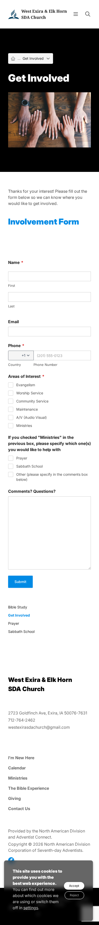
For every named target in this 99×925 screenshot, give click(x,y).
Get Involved (19, 615)
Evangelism (25, 385)
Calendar (17, 767)
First (11, 286)
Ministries (24, 425)
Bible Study (17, 607)
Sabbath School (29, 466)
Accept (74, 886)
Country (14, 365)
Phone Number (45, 365)
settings (30, 907)
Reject (74, 895)
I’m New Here (21, 757)
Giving (14, 798)
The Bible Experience (28, 788)
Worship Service (29, 393)
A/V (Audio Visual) (31, 417)
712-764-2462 (21, 720)
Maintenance (27, 409)
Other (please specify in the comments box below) (52, 477)
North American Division (62, 830)
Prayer (21, 458)
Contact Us (19, 808)
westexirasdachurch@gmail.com (39, 727)
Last (11, 306)
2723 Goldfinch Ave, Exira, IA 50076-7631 (47, 712)
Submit (20, 581)
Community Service (32, 401)
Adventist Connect (33, 837)
